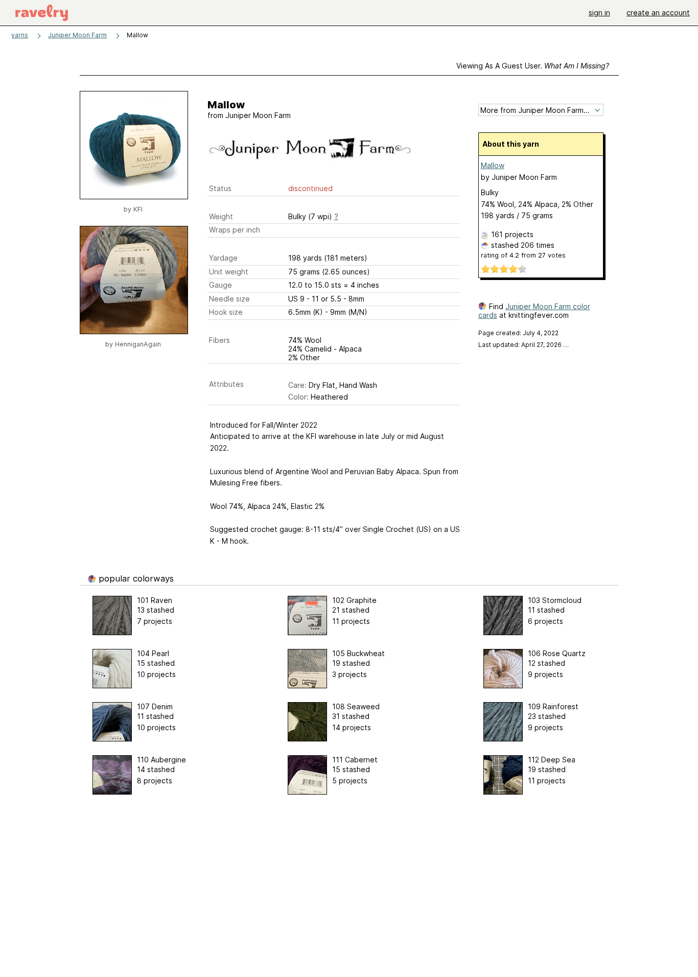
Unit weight (228, 271)
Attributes (226, 384)
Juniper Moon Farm (77, 35)
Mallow (492, 165)
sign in (599, 12)
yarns (19, 35)
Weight (221, 216)
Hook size (226, 312)
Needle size (229, 298)
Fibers (219, 340)
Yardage (223, 257)
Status (220, 188)
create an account (658, 12)
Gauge (220, 285)
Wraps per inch (234, 229)
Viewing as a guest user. (532, 65)
